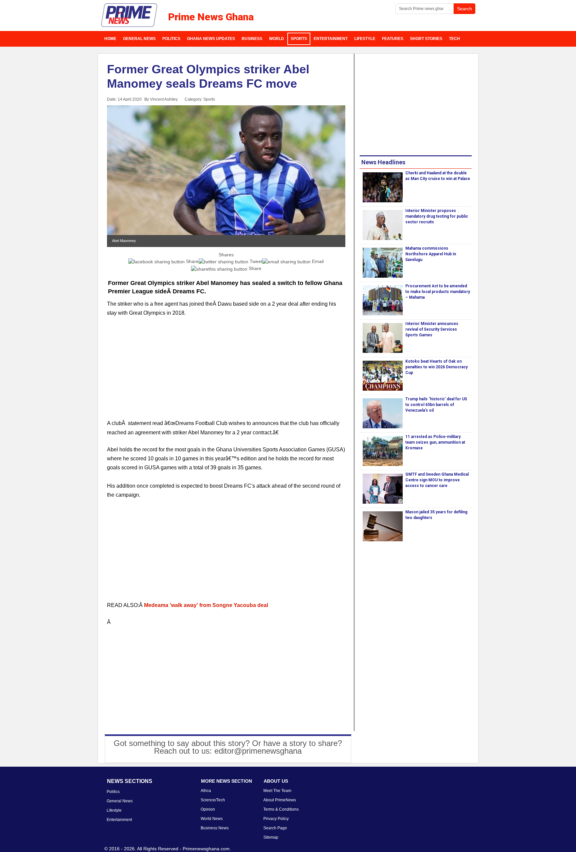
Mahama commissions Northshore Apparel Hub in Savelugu (430, 254)
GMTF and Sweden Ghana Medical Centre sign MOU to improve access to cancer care (437, 480)
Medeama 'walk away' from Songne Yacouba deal (206, 605)
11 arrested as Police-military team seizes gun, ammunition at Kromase (435, 442)
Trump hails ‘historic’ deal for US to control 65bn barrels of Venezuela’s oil (436, 405)
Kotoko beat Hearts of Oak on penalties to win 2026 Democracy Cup (436, 367)
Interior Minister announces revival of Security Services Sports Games (431, 329)
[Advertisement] (226, 372)
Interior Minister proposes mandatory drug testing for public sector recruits (436, 216)
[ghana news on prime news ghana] (129, 15)
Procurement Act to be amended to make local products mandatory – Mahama (437, 292)
